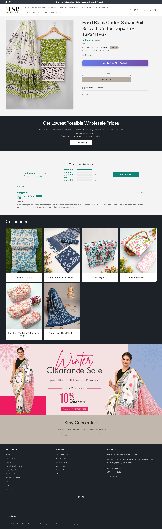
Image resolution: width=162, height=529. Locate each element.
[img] (22, 192)
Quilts (8, 481)
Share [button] (87, 94)
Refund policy (74, 524)
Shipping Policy (62, 454)
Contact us (9, 489)
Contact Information (63, 462)
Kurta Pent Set (136, 277)
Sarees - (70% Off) (12, 458)
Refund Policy (61, 458)
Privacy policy (26, 524)
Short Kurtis (10, 462)
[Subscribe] (98, 435)
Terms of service (37, 524)
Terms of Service (62, 470)
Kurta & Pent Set (11, 470)
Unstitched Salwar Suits (60, 277)
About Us (59, 474)
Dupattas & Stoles (12, 474)
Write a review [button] (126, 174)
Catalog (8, 485)
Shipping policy (49, 524)
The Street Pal (15, 524)
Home (8, 454)
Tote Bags (99, 277)
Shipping (95, 51)
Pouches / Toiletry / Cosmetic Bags (23, 334)
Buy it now (106, 79)
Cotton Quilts (22, 277)
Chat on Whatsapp (81, 142)
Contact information (62, 524)
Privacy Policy (61, 466)
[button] (68, 7)
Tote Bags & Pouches (13, 478)
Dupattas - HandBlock (60, 333)
